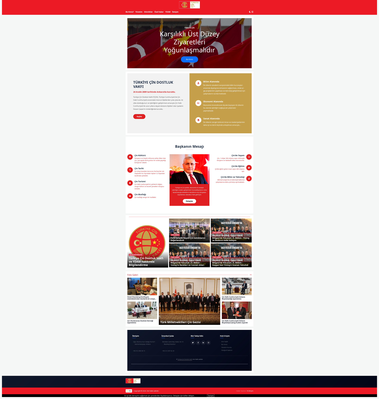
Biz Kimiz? (130, 12)
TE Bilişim (250, 391)
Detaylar (189, 201)
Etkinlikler (148, 12)
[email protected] (139, 347)
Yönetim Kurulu (226, 347)
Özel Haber (159, 12)
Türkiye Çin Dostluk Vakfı (185, 359)
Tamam (211, 395)
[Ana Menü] (252, 12)
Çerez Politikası (201, 395)
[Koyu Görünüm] (250, 12)
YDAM (167, 12)
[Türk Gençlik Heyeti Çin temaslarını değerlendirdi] (189, 230)
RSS (129, 391)
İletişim (175, 12)
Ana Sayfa (224, 341)
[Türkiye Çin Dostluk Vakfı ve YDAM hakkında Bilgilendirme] (147, 243)
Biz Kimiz (189, 59)
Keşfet (139, 116)
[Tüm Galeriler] (251, 275)
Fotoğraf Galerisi (226, 350)
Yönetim (138, 12)
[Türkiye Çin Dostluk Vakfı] (189, 5)
